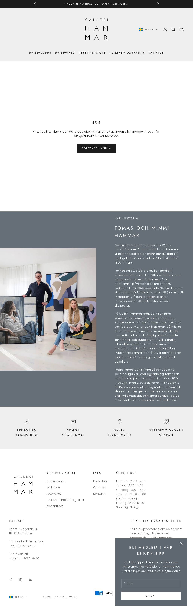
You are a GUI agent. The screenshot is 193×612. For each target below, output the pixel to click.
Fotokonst (53, 493)
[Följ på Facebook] (11, 580)
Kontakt (156, 53)
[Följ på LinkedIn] (30, 580)
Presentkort (54, 506)
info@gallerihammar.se (26, 541)
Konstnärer (40, 53)
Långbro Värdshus (127, 53)
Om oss (99, 487)
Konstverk (65, 53)
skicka (151, 595)
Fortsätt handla (96, 148)
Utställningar (92, 53)
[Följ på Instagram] (21, 580)
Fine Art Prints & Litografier (65, 500)
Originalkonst (56, 481)
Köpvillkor (100, 481)
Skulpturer (53, 487)
